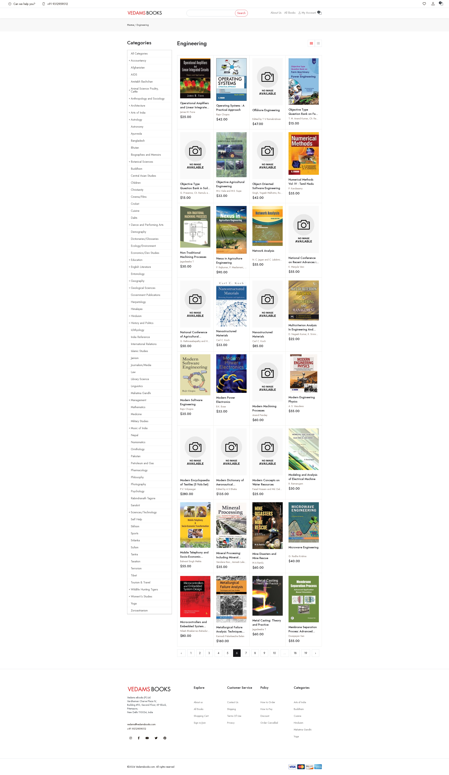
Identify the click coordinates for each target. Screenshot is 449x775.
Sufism (134, 547)
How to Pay (266, 709)
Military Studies (139, 421)
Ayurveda (136, 134)
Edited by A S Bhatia (226, 489)
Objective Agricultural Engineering (230, 184)
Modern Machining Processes (264, 408)
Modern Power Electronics (225, 400)
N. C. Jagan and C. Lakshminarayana (270, 259)
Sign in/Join (200, 723)
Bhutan (135, 148)
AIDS (134, 75)
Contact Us (232, 702)
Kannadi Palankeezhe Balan (230, 636)
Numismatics (138, 442)
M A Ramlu (258, 562)
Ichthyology (137, 330)
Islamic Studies (139, 351)
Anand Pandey (259, 415)
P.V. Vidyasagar (188, 489)
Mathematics (138, 407)
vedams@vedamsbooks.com (141, 724)
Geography (137, 281)
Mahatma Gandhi (141, 393)
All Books (290, 13)
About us (198, 702)
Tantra (134, 554)
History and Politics (142, 323)
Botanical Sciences (142, 162)
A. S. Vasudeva (296, 406)
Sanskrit (135, 505)
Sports (134, 533)
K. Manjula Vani (296, 267)
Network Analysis (263, 251)
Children (136, 183)
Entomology (138, 274)
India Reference (140, 337)
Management (138, 400)
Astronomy (137, 127)
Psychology (137, 491)
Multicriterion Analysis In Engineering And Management (303, 329)
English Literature (141, 267)
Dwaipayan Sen (296, 636)
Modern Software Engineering (191, 402)
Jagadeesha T (187, 261)
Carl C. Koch (223, 340)
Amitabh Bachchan (142, 82)
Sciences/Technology (144, 512)
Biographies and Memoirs (146, 155)
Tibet (134, 575)
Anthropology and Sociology (148, 99)
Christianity (137, 190)
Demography (138, 232)
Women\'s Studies (141, 596)
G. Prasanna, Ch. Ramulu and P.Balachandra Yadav (206, 193)
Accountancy (138, 61)
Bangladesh (138, 141)
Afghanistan (138, 68)
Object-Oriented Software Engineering (266, 186)
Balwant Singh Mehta (190, 561)
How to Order (267, 702)
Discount (264, 716)
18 (295, 653)
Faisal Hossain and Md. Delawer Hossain (273, 489)
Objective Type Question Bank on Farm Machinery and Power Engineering (304, 116)
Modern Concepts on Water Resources (266, 482)
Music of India (139, 428)
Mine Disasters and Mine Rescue (264, 556)
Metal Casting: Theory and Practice (266, 622)
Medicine (136, 414)
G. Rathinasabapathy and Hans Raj (197, 341)
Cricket (135, 204)
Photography (138, 484)
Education (136, 260)
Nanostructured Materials (226, 333)
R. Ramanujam (296, 483)
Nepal (134, 435)
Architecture (138, 106)
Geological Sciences (143, 288)
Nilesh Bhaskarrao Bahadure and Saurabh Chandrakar (207, 631)
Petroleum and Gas (142, 463)
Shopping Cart (201, 716)
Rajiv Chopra (222, 114)
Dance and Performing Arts (147, 225)
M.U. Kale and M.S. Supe (228, 191)
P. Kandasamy (296, 188)
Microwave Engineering (304, 547)
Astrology (136, 120)
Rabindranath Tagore (143, 498)
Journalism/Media (141, 365)
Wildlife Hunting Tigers (144, 589)
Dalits (134, 218)
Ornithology (138, 449)
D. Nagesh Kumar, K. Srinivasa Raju (306, 334)
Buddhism (136, 169)
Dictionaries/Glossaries (145, 239)
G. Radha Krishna (297, 556)
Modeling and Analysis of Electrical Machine (303, 477)
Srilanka (135, 540)
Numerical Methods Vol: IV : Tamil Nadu (301, 182)
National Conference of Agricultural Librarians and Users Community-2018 (193, 338)
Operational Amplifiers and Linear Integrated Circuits (194, 107)
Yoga (134, 603)
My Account (308, 13)
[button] (311, 43)
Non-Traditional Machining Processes (193, 255)
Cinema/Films (139, 197)
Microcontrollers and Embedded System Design (193, 626)
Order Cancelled (269, 723)
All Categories (139, 54)
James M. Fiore (187, 112)
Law (133, 372)
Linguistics (137, 386)
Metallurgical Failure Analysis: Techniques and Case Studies (229, 631)
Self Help (136, 519)
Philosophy (137, 477)
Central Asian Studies (143, 176)
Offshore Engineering (266, 110)
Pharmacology (139, 470)
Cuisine (135, 211)
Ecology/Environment (143, 246)
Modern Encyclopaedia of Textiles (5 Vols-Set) (195, 482)
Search (241, 13)
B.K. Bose (221, 406)
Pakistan (135, 456)
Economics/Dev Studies (145, 253)
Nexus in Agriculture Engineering (229, 260)
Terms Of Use (234, 716)
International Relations (144, 344)
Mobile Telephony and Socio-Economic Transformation (194, 556)
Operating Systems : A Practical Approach (230, 108)
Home (130, 25)
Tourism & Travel (140, 582)
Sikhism (135, 526)
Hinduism (136, 316)
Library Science (140, 379)
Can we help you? (24, 4)
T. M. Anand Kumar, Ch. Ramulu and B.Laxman (312, 118)
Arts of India (138, 113)
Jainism (135, 358)
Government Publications (145, 295)
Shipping (231, 709)
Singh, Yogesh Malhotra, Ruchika (269, 193)
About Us (276, 13)
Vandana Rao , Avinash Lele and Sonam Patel (239, 562)
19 (305, 653)
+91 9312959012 (57, 4)
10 (274, 653)
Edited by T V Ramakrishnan (266, 119)
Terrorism (136, 568)
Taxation (135, 561)
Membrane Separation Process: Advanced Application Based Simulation (303, 633)
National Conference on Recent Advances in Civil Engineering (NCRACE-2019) (303, 264)
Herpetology (138, 302)
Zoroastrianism (139, 610)
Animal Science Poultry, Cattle (145, 90)
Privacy (230, 723)
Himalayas (137, 309)
